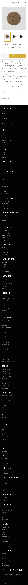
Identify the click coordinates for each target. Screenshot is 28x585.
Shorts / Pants (4, 203)
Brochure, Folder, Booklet (7, 361)
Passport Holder (5, 536)
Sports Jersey (4, 208)
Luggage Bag (4, 247)
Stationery (4, 332)
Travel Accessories (5, 539)
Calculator (4, 323)
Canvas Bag (4, 216)
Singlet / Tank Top (5, 206)
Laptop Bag (4, 237)
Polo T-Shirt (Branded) (6, 140)
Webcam (3, 407)
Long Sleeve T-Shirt (6, 133)
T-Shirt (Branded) (5, 145)
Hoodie (3, 152)
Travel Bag (4, 254)
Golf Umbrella (4, 473)
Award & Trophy (5, 320)
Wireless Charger (5, 388)
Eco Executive (4, 121)
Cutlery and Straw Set (6, 510)
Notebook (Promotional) (7, 301)
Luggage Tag (4, 534)
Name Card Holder (6, 558)
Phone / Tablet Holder (6, 378)
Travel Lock (4, 544)
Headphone (4, 403)
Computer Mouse (5, 400)
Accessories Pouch (5, 230)
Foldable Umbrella (6, 471)
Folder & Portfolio (5, 296)
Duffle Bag (3, 281)
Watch (3, 563)
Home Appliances (5, 515)
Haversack (3, 286)
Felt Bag (3, 218)
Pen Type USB (4, 437)
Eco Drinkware (4, 116)
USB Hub (3, 405)
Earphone (3, 417)
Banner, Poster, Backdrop (7, 359)
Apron (2, 174)
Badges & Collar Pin (6, 189)
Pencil (2, 330)
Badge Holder (4, 186)
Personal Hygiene (5, 485)
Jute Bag (3, 220)
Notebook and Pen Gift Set (8, 298)
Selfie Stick (4, 383)
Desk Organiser (5, 342)
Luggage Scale (5, 532)
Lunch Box (3, 517)
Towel (3, 490)
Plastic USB (4, 439)
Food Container (5, 512)
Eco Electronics (5, 118)
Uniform (3, 179)
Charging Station (5, 369)
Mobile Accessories (6, 371)
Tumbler (3, 461)
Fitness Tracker (5, 481)
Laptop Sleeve (5, 240)
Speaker (3, 420)
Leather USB (4, 432)
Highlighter (4, 325)
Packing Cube (4, 250)
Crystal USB (4, 429)
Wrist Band (4, 194)
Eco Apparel (4, 111)
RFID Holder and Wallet (7, 561)
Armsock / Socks (5, 201)
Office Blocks (4, 349)
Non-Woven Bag (5, 223)
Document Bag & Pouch (7, 233)
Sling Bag (3, 267)
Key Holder (4, 553)
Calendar (3, 340)
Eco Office (3, 125)
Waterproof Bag (5, 271)
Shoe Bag (3, 264)
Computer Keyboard (6, 398)
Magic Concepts (5, 344)
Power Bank (4, 381)
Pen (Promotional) (5, 313)
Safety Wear (4, 177)
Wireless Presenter (6, 410)
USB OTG (3, 441)
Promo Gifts (4, 498)
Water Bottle (4, 463)
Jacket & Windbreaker (6, 155)
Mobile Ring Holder (6, 374)
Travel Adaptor (5, 541)
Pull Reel (3, 191)
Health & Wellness (5, 483)
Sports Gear (4, 488)
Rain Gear (3, 157)
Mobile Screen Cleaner (7, 376)
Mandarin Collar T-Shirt (7, 135)
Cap (2, 164)
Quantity (3, 52)
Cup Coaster (4, 508)
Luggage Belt (4, 529)
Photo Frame (4, 519)
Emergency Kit (5, 527)
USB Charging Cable (6, 386)
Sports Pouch (4, 269)
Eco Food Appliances (6, 123)
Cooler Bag (4, 262)
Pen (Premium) (5, 310)
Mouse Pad (4, 347)
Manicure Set (4, 556)
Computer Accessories (6, 395)
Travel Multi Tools (5, 546)
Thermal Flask (4, 459)
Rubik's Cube (4, 352)
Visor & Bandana (5, 167)
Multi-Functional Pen (6, 308)
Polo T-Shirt (4, 138)
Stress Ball (4, 500)
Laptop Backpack (5, 235)
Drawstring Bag (5, 279)
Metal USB (3, 434)
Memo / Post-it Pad (6, 327)
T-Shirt (3, 142)
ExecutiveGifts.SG (8, 583)
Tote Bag (3, 288)
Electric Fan (4, 451)
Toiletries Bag (4, 252)
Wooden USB (4, 444)
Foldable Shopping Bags (7, 284)
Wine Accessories (5, 565)
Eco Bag (3, 113)
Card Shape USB (5, 427)
